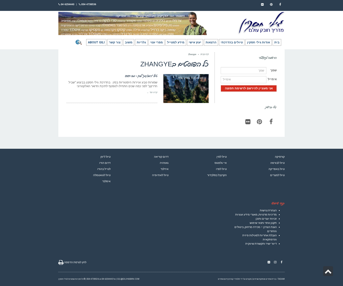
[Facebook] (271, 121)
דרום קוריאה (161, 156)
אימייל (272, 79)
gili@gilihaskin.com (128, 279)
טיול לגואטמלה (102, 175)
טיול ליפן (105, 156)
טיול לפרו (221, 169)
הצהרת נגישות (268, 210)
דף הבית (204, 54)
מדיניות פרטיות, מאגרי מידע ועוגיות (256, 214)
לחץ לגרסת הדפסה (75, 262)
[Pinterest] (259, 121)
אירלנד (165, 169)
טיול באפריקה (277, 169)
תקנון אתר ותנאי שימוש (263, 222)
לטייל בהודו (104, 169)
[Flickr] (248, 121)
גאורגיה (164, 162)
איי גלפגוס (221, 162)
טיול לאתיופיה (160, 175)
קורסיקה (280, 156)
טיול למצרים (277, 175)
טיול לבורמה (277, 162)
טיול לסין (222, 156)
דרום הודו (105, 162)
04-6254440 (67, 4)
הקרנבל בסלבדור (217, 175)
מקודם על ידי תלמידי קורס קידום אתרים (234, 279)
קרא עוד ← (152, 92)
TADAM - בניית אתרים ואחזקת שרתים (269, 279)
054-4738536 (88, 4)
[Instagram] (275, 262)
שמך (273, 70)
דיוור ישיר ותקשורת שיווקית (261, 243)
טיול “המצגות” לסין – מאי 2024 (141, 76)
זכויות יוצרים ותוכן (266, 218)
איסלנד (106, 181)
